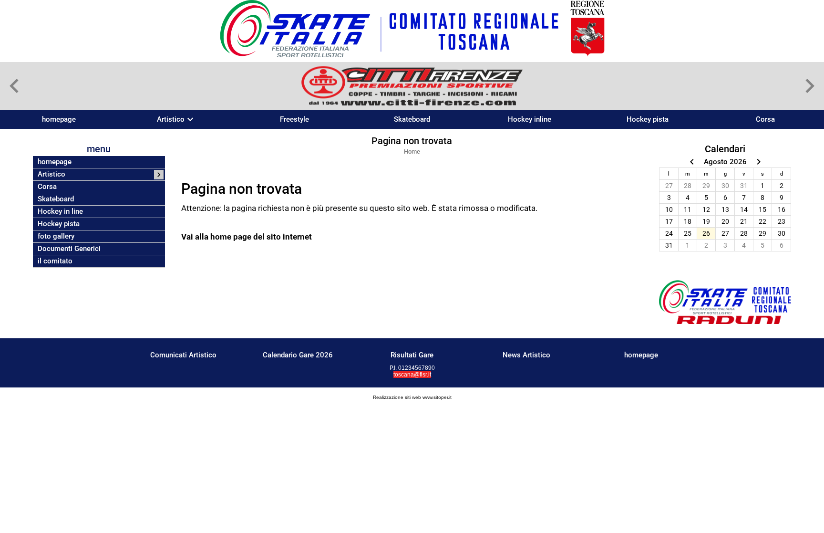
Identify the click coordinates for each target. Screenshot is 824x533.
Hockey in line (60, 211)
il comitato (55, 261)
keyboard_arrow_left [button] (14, 86)
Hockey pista (648, 119)
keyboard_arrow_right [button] (809, 86)
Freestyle (294, 119)
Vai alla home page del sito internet (246, 236)
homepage (59, 119)
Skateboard (412, 119)
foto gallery (56, 236)
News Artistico (526, 355)
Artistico (171, 119)
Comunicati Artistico (183, 355)
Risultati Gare (412, 355)
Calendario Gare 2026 (298, 355)
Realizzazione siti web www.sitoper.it (412, 397)
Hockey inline (529, 119)
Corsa (765, 119)
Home (412, 151)
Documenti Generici (69, 248)
